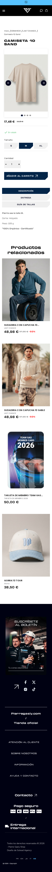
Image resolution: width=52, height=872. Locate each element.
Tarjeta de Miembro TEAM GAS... (23, 495)
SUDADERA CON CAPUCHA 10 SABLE (24, 410)
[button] (49, 286)
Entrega (26, 197)
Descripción (26, 191)
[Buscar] (41, 11)
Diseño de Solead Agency (19, 850)
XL (40, 145)
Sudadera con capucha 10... (21, 325)
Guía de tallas (26, 204)
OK (41, 668)
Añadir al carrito (20, 175)
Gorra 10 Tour (13, 580)
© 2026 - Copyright (10, 863)
